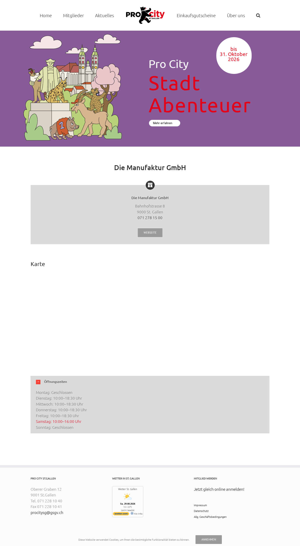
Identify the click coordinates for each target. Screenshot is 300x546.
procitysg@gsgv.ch (47, 512)
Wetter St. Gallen (127, 489)
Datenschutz (201, 511)
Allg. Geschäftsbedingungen (210, 517)
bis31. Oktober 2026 (234, 54)
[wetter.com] (121, 514)
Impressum (200, 505)
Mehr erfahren (163, 123)
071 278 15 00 (150, 217)
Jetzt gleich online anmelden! (219, 489)
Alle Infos (137, 513)
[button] (258, 15)
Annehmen (208, 539)
